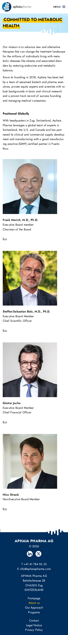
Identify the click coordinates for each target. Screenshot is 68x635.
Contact (34, 620)
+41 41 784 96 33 (35, 564)
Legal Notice (34, 625)
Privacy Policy (34, 630)
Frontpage (34, 598)
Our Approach (34, 607)
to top (56, 536)
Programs (34, 612)
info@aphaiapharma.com (35, 569)
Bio (5, 239)
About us (34, 603)
